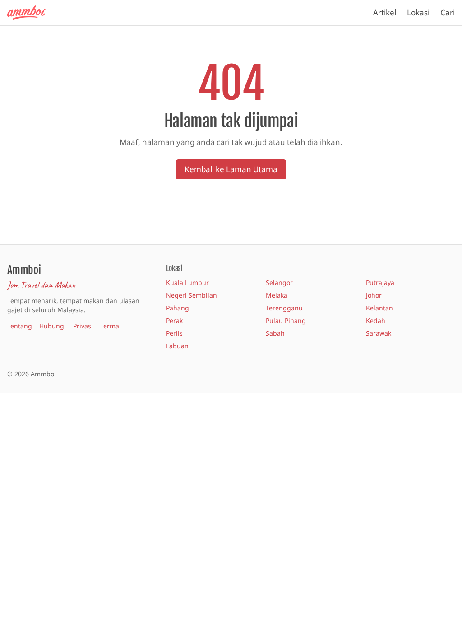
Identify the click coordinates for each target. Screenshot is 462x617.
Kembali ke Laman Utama (231, 169)
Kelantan (379, 308)
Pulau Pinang (286, 320)
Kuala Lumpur (187, 282)
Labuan (177, 345)
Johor (374, 295)
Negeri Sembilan (191, 295)
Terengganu (284, 308)
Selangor (279, 282)
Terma (109, 326)
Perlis (174, 333)
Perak (174, 320)
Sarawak (378, 333)
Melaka (276, 295)
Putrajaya (380, 282)
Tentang (19, 326)
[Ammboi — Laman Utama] (30, 12)
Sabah (275, 333)
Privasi (83, 326)
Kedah (375, 320)
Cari (447, 12)
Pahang (177, 308)
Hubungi (52, 326)
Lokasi (418, 12)
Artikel (384, 12)
